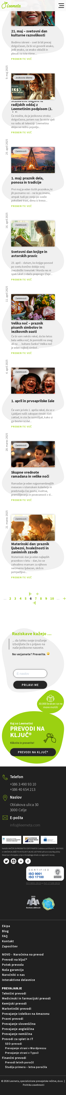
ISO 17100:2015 (52, 883)
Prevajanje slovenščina (19, 1024)
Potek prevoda (13, 965)
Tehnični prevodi (14, 993)
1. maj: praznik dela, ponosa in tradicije (27, 180)
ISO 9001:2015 (33, 883)
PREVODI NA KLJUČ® (33, 752)
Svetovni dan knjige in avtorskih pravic (29, 253)
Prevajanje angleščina (18, 1029)
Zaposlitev (10, 946)
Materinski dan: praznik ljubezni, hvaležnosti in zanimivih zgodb (30, 548)
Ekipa (6, 926)
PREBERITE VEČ (21, 58)
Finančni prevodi (14, 1058)
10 (52, 598)
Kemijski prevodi (14, 1003)
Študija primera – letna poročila (26, 1067)
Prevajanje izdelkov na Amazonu (26, 1014)
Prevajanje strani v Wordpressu (25, 1048)
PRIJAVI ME (30, 685)
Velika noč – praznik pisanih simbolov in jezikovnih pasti (27, 327)
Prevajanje (12, 988)
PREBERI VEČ (33, 13)
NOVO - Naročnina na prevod (23, 954)
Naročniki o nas (13, 975)
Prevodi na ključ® (14, 959)
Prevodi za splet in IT (17, 1039)
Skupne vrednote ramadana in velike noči (30, 474)
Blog (5, 931)
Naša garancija (13, 970)
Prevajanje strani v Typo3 (22, 1053)
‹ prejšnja (38, 594)
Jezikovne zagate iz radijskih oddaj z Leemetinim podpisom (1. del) (31, 106)
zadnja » (34, 603)
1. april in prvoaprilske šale (32, 401)
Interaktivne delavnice (18, 980)
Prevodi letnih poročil (19, 1062)
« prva (30, 594)
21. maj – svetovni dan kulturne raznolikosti (29, 33)
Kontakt (8, 941)
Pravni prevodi (12, 1019)
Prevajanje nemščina (17, 1034)
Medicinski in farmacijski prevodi (26, 998)
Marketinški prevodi (16, 1008)
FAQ (5, 936)
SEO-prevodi (13, 1043)
